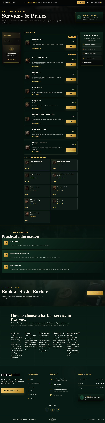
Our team (32, 387)
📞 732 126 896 (89, 2)
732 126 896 (57, 384)
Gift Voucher (49, 2)
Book (71, 46)
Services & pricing (35, 383)
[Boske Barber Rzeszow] (12, 374)
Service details (35, 48)
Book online (81, 2)
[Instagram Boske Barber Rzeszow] (52, 410)
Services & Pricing (32, 2)
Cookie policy (101, 419)
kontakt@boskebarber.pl (60, 389)
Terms (84, 419)
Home (25, 2)
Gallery (43, 2)
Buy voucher (11, 59)
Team (38, 2)
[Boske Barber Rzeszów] (9, 2)
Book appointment (87, 62)
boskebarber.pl (58, 395)
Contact (55, 2)
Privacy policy (92, 419)
